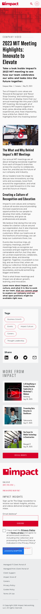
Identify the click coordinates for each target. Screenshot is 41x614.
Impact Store (8, 577)
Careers (10, 334)
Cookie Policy (9, 590)
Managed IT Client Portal (13, 565)
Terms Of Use (8, 594)
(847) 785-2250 (8, 485)
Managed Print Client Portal (15, 569)
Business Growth (14, 319)
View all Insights (20, 455)
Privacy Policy (9, 585)
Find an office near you (11, 491)
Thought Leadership (15, 341)
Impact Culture (27, 326)
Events (10, 326)
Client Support (9, 573)
